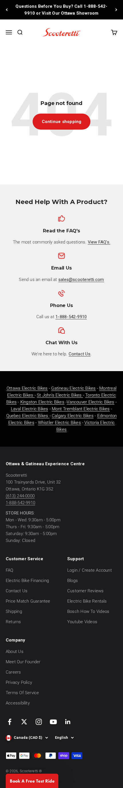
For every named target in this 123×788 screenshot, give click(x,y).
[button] (32, 781)
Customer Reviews (85, 590)
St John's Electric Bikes (60, 395)
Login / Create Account (89, 570)
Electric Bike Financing (27, 580)
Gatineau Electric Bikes (73, 388)
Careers (13, 672)
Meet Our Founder (23, 661)
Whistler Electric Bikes (59, 422)
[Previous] (7, 10)
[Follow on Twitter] (24, 722)
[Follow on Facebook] (9, 722)
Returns (13, 621)
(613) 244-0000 (20, 495)
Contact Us (16, 590)
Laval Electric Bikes (29, 408)
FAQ (9, 570)
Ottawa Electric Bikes (27, 388)
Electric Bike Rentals (87, 601)
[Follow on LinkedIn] (68, 722)
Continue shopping (62, 121)
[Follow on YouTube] (53, 722)
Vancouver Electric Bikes (90, 402)
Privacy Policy (19, 682)
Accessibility (18, 703)
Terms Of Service (22, 692)
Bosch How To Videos (88, 611)
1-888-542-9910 (20, 502)
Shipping (14, 611)
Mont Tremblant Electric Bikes (81, 408)
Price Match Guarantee (28, 601)
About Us (14, 651)
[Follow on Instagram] (39, 722)
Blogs (72, 580)
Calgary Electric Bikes (73, 415)
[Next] (116, 10)
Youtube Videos (82, 621)
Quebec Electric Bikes (27, 415)
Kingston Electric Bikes (42, 402)
